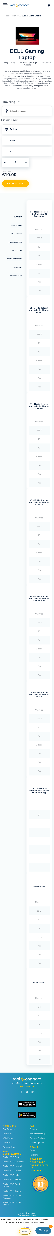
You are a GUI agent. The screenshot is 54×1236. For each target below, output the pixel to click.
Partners (34, 1155)
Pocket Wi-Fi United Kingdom (12, 1196)
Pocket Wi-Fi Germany (13, 1161)
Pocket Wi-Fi (8, 1134)
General (33, 1129)
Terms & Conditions (27, 1215)
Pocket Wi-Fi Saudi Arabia (11, 1185)
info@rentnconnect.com (27, 1083)
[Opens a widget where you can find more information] (43, 1231)
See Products (9, 1129)
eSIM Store (8, 1138)
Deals (32, 1150)
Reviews (7, 1143)
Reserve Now (9, 1147)
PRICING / (16, 16)
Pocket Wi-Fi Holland (12, 1166)
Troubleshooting (37, 1134)
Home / (8, 16)
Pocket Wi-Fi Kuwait (12, 1180)
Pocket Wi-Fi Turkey (12, 1191)
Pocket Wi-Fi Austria (12, 1157)
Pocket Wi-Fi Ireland (12, 1170)
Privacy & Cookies (27, 1213)
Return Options (37, 1143)
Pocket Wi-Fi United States (12, 1203)
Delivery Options (37, 1138)
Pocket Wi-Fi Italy (11, 1175)
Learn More (25, 1227)
